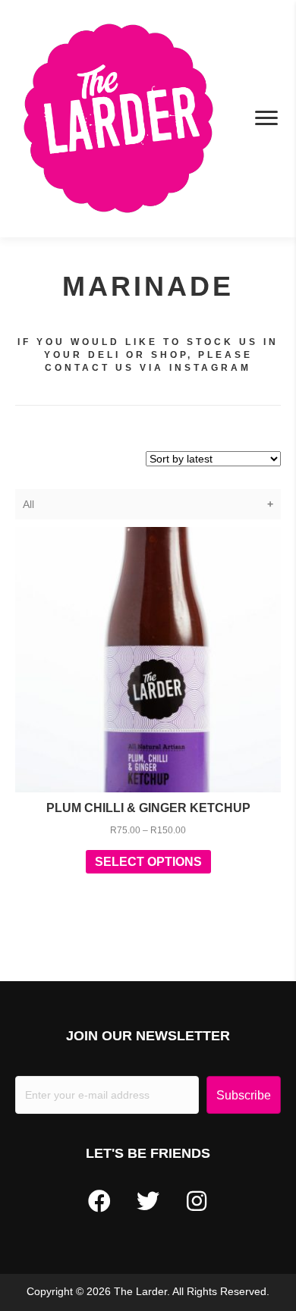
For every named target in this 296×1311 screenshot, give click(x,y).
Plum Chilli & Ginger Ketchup (148, 807)
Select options (148, 861)
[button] (99, 1201)
